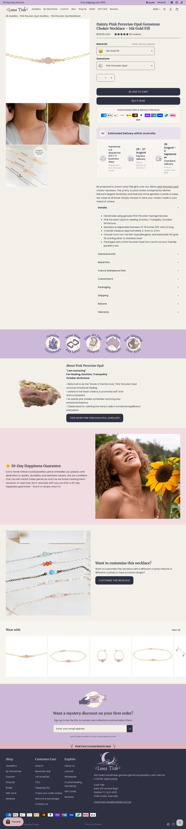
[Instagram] (176, 2)
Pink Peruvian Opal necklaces (66, 16)
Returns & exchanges (47, 798)
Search (39, 765)
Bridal (9, 787)
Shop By (10, 782)
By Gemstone (13, 771)
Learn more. (111, 778)
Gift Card (11, 793)
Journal (69, 771)
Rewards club (43, 771)
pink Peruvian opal (167, 186)
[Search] (164, 9)
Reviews (10, 798)
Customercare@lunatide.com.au (112, 802)
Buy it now (138, 101)
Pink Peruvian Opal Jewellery (34, 16)
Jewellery (11, 765)
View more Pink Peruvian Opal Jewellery (95, 418)
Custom (10, 776)
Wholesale (70, 776)
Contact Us (41, 804)
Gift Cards (70, 791)
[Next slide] (177, 656)
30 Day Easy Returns (13, 2)
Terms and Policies (93, 824)
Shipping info (42, 787)
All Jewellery (12, 16)
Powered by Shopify (30, 824)
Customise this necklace (114, 580)
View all (176, 630)
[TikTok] (181, 2)
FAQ (37, 782)
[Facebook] (171, 2)
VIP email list (42, 776)
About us (70, 765)
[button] (122, 34)
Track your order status (48, 793)
